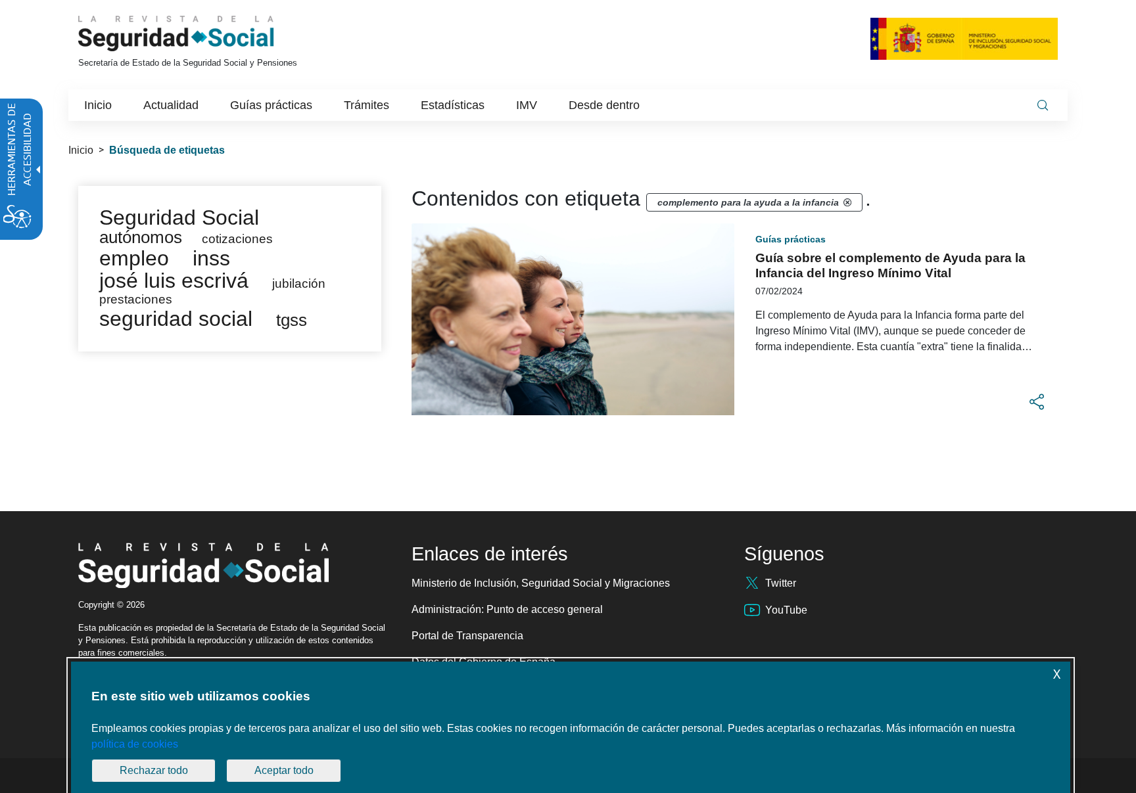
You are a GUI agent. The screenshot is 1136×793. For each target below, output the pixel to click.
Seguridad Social (179, 217)
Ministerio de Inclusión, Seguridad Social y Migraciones (541, 583)
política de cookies (134, 744)
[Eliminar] (847, 202)
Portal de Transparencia (467, 635)
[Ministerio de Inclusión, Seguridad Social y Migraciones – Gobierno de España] (964, 38)
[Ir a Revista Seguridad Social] (200, 33)
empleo (134, 258)
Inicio (80, 150)
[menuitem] (98, 105)
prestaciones (135, 299)
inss (211, 258)
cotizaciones (237, 239)
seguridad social (175, 318)
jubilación (298, 283)
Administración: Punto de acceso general (507, 609)
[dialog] (570, 727)
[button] (1037, 402)
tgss (291, 320)
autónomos (140, 237)
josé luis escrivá (173, 280)
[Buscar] (1043, 105)
